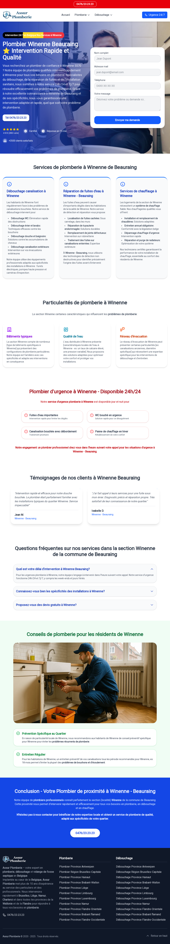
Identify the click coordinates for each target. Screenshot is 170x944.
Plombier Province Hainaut (74, 877)
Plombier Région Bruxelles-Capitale (80, 871)
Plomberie (81, 14)
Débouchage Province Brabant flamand (138, 914)
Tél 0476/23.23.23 (16, 117)
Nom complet (101, 53)
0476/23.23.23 (85, 4)
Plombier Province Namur (74, 903)
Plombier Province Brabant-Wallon (79, 882)
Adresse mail (101, 66)
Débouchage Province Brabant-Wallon (138, 882)
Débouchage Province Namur (133, 903)
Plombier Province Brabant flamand (79, 914)
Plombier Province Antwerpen (76, 866)
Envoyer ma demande (127, 120)
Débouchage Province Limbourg (134, 893)
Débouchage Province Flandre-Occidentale (141, 919)
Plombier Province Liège (73, 887)
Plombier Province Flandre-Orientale (80, 909)
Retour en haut (159, 935)
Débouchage (102, 14)
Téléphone (99, 80)
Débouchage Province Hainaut (133, 877)
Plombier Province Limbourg (75, 893)
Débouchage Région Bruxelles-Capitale (139, 871)
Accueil (65, 14)
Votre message (102, 93)
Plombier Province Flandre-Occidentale (82, 919)
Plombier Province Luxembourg (77, 898)
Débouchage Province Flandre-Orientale (139, 909)
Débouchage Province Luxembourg (136, 898)
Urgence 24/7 (157, 14)
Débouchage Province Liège (132, 887)
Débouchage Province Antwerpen (135, 866)
